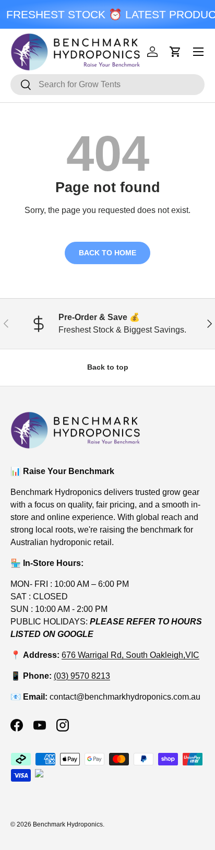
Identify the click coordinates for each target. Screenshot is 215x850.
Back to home (107, 253)
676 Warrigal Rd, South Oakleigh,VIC (130, 655)
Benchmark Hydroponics (68, 824)
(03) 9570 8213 (82, 675)
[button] (175, 51)
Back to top (107, 367)
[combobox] (107, 84)
